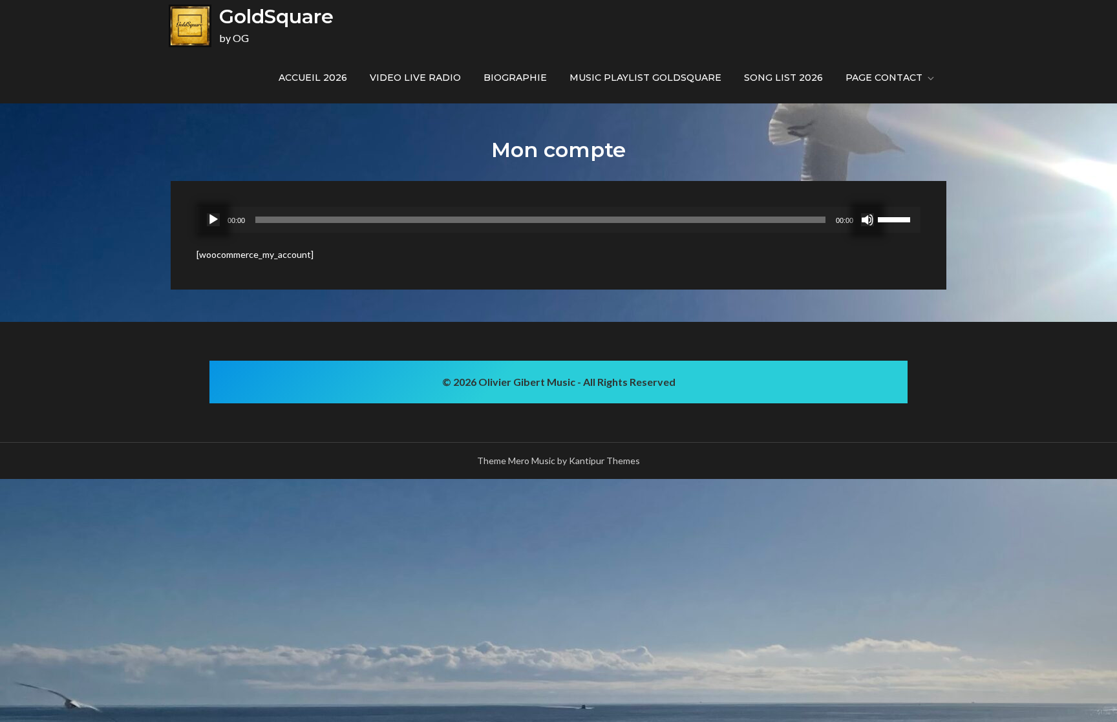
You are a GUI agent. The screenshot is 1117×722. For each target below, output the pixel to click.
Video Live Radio (415, 77)
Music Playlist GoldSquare (645, 77)
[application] (558, 220)
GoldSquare (276, 16)
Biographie (515, 77)
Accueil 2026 (313, 77)
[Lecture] (213, 219)
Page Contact (884, 77)
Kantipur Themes (604, 460)
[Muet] (867, 219)
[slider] (896, 218)
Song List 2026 (783, 77)
